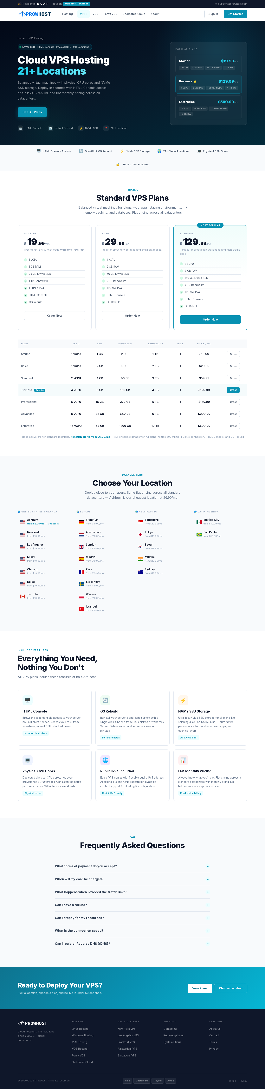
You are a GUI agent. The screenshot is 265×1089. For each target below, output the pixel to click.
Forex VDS (110, 13)
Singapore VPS (127, 1055)
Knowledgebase (174, 1035)
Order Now (54, 315)
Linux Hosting (80, 1028)
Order (233, 354)
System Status (172, 1042)
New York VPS (127, 1028)
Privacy (214, 1048)
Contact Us (170, 1028)
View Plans (200, 988)
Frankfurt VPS (126, 1042)
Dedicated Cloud (134, 13)
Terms (213, 1042)
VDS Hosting (79, 1048)
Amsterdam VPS (127, 1048)
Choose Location (230, 988)
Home (21, 38)
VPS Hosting (79, 1042)
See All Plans (32, 112)
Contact (214, 1035)
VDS (95, 13)
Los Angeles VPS (128, 1035)
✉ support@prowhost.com (231, 3)
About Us (215, 1028)
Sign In (213, 13)
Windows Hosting (83, 1035)
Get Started (235, 13)
